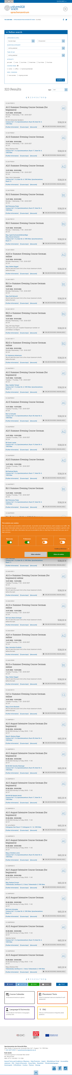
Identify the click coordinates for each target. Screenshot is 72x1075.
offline (16, 69)
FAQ (13, 1063)
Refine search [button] (15, 32)
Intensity (10, 59)
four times (41, 62)
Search (59, 80)
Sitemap (37, 1065)
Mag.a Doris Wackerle (12, 707)
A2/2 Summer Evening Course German (25, 459)
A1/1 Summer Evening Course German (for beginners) (27, 108)
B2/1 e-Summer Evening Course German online (26, 314)
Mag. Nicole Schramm (12, 237)
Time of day (11, 52)
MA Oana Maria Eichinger (14, 618)
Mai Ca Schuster (11, 414)
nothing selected (12, 48)
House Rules (32, 1063)
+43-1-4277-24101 (11, 1050)
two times (23, 62)
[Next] (46, 98)
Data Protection (35, 1061)
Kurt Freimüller (10, 558)
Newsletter (40, 1063)
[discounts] (33, 127)
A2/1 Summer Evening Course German (25, 165)
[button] (8, 1)
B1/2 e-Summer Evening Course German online (26, 665)
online (10, 69)
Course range (12, 41)
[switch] (27, 542)
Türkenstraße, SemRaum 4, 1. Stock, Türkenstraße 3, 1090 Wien (25, 969)
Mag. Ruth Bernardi (12, 296)
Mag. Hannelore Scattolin (13, 647)
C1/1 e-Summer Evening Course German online (25, 695)
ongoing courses (23, 75)
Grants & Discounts (21, 1063)
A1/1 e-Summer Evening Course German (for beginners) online (28, 576)
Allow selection (35, 554)
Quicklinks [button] (61, 1)
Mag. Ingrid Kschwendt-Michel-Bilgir (17, 235)
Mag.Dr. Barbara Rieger (13, 736)
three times (32, 62)
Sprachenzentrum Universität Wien (24, 19)
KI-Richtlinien (17, 1065)
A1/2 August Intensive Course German (25, 897)
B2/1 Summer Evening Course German (25, 223)
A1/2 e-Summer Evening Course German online (26, 606)
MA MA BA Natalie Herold (14, 795)
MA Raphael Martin (12, 471)
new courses (12, 75)
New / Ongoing (12, 72)
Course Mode (12, 66)
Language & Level (13, 38)
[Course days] (24, 127)
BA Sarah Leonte (11, 442)
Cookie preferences (61, 548)
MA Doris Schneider (12, 909)
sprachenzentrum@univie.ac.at (27, 1050)
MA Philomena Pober (12, 206)
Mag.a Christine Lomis (13, 853)
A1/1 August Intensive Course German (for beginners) (26, 725)
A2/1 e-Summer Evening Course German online (26, 636)
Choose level (41, 41)
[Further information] (12, 127)
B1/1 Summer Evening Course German (24, 488)
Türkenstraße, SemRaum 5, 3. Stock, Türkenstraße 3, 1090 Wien (25, 884)
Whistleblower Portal (53, 1061)
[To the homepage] (16, 9)
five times (49, 62)
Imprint (43, 1061)
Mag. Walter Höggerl (12, 266)
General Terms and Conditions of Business (16, 1061)
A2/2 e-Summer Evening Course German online (26, 255)
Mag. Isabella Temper (12, 385)
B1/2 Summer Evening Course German (25, 194)
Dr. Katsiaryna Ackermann (14, 355)
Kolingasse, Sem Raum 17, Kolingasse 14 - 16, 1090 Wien (23, 827)
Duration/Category (14, 45)
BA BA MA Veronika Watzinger (15, 766)
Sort (49, 90)
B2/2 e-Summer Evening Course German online (26, 344)
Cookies (25, 1065)
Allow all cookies (59, 554)
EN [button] (6, 1)
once (16, 62)
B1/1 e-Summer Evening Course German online (25, 284)
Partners (31, 1065)
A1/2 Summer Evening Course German (25, 136)
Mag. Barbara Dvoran (12, 882)
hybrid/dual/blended (27, 69)
